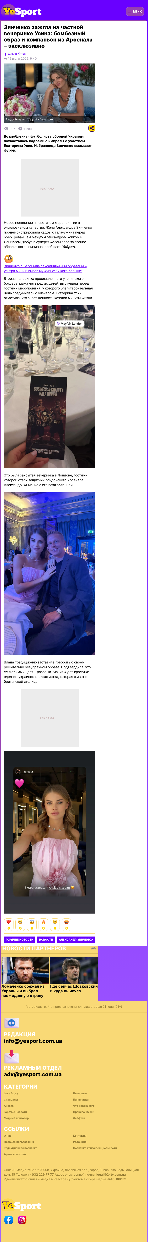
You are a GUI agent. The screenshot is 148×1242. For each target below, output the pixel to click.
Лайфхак (79, 1118)
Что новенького (84, 1105)
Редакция (80, 1142)
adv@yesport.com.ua (33, 1074)
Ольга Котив (17, 54)
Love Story (11, 1093)
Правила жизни (83, 1112)
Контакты (79, 1135)
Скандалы (11, 1099)
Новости (46, 939)
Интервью (80, 1093)
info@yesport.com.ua (33, 1041)
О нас (7, 1135)
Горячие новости (19, 939)
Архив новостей (15, 1154)
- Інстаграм (45, 119)
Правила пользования (19, 1142)
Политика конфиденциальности (95, 1148)
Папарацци (81, 1099)
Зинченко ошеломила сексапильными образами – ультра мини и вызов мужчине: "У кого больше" (45, 268)
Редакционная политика (20, 1148)
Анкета (8, 1105)
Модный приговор (16, 1118)
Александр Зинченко (76, 939)
